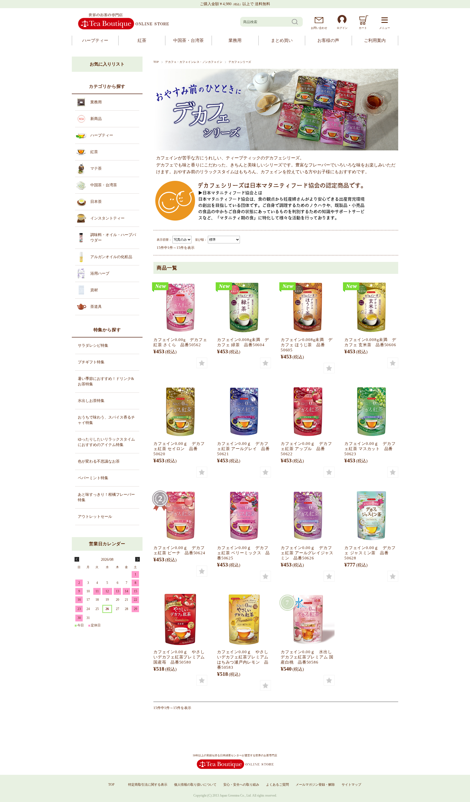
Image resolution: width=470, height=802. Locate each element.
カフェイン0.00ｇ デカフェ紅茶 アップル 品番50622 (306, 448)
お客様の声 (328, 40)
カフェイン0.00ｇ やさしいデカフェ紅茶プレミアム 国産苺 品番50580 (179, 656)
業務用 (235, 40)
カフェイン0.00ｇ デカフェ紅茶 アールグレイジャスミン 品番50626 (307, 552)
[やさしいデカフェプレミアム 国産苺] (180, 619)
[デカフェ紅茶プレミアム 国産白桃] (308, 619)
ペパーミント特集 (93, 478)
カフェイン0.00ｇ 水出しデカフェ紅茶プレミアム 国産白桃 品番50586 (307, 656)
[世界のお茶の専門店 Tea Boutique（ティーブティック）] (123, 28)
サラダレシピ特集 (93, 345)
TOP (156, 61)
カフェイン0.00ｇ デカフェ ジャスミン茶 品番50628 (370, 552)
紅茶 (142, 40)
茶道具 (96, 307)
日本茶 (96, 202)
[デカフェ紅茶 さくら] (180, 307)
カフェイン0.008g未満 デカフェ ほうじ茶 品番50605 (306, 344)
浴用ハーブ (99, 273)
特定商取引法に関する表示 (147, 784)
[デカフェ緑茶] (244, 307)
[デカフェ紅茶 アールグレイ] (244, 411)
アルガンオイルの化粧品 (111, 257)
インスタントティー (107, 218)
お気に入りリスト (107, 64)
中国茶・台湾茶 (188, 40)
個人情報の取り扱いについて (195, 784)
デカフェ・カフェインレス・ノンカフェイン (193, 61)
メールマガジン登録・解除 (315, 784)
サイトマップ (351, 784)
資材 (94, 290)
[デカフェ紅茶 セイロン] (180, 411)
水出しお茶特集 (91, 401)
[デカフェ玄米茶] (371, 307)
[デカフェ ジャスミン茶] (371, 515)
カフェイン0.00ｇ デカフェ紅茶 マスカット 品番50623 (370, 448)
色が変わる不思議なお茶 (99, 461)
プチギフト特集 (91, 362)
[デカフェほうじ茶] (308, 307)
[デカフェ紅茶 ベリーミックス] (244, 515)
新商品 (96, 119)
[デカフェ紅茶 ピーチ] (180, 515)
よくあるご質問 (277, 784)
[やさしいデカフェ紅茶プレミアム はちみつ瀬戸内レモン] (244, 619)
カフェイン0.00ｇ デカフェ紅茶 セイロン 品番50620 (179, 448)
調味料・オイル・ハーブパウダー (113, 237)
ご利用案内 (375, 40)
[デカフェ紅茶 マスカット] (371, 411)
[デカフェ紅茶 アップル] (308, 411)
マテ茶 (96, 168)
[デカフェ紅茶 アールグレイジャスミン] (308, 515)
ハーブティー (95, 40)
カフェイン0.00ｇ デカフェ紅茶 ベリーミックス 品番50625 (243, 552)
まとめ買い (282, 40)
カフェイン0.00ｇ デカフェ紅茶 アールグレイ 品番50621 (243, 448)
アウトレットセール (95, 517)
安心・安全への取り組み (241, 784)
